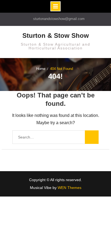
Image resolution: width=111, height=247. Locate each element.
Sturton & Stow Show (55, 35)
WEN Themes (69, 187)
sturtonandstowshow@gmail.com (59, 19)
